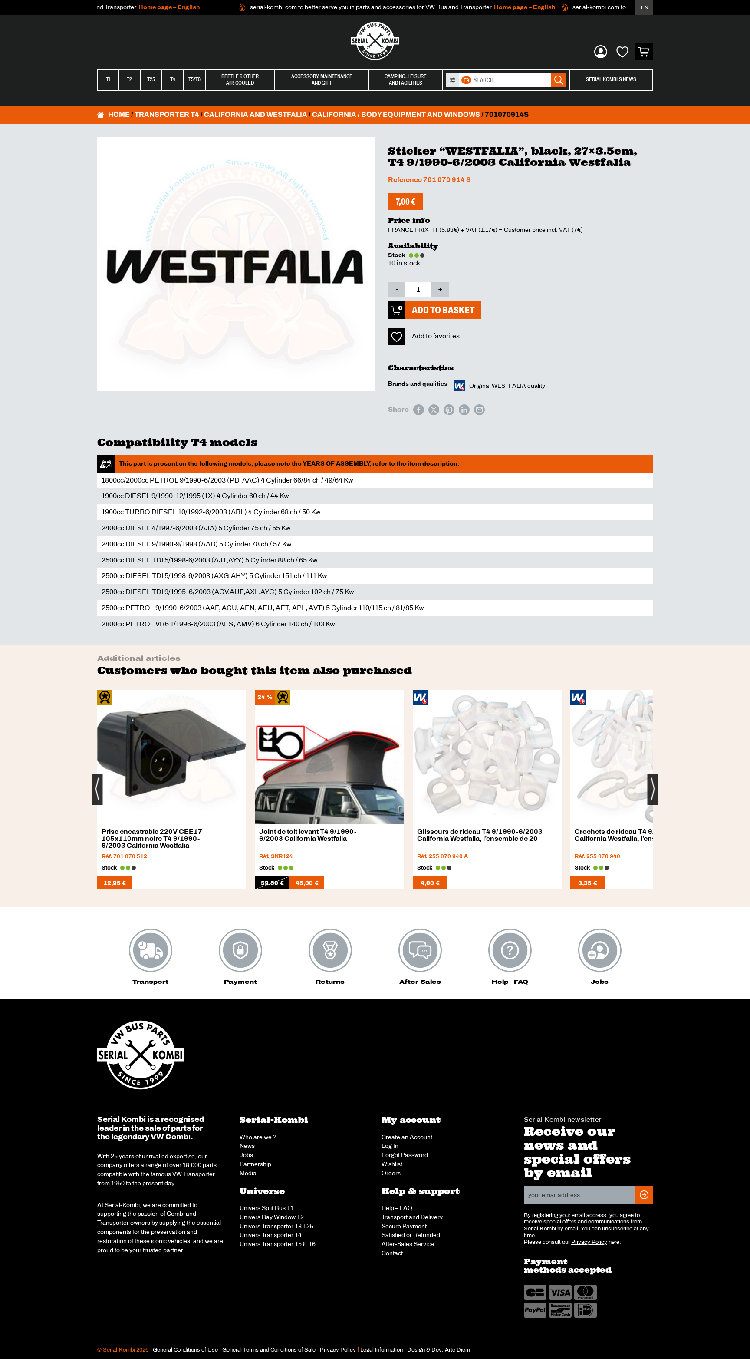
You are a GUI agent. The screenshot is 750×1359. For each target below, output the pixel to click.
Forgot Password (405, 1154)
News (247, 1145)
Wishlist (392, 1164)
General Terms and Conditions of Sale (269, 1350)
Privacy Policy (589, 1242)
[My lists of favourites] (622, 51)
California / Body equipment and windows (396, 114)
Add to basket (443, 309)
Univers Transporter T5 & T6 (278, 1243)
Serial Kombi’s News (611, 79)
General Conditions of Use (185, 1350)
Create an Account (407, 1137)
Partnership (255, 1164)
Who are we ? (258, 1137)
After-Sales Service (408, 1243)
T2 (129, 79)
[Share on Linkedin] (464, 409)
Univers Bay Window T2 (272, 1217)
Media (248, 1173)
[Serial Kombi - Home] (375, 41)
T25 (151, 79)
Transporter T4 (167, 114)
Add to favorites (436, 336)
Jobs (246, 1154)
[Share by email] (479, 409)
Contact (392, 1253)
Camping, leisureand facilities (406, 79)
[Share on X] (433, 409)
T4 (172, 79)
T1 (108, 79)
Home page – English (149, 7)
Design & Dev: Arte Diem (438, 1350)
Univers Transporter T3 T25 (276, 1226)
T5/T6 (194, 79)
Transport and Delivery (412, 1217)
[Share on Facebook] (418, 409)
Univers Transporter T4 (271, 1234)
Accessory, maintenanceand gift (321, 79)
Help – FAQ (397, 1207)
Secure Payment (404, 1226)
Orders (391, 1173)
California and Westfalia (255, 114)
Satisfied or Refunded (411, 1234)
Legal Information (381, 1350)
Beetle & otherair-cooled (240, 79)
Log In (390, 1145)
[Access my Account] (600, 51)
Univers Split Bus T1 (266, 1207)
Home (119, 114)
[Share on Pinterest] (449, 409)
